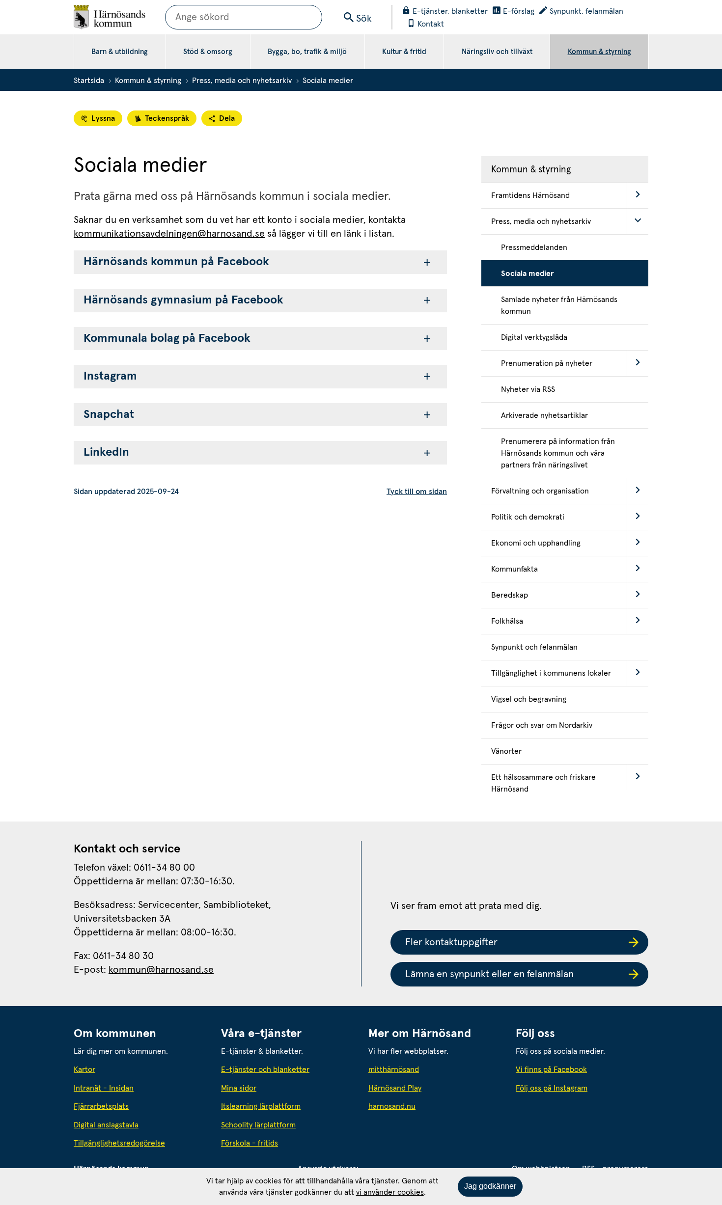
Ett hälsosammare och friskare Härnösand (543, 783)
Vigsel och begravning (528, 699)
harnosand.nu (434, 1106)
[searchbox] (243, 17)
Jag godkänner (490, 1186)
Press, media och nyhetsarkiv (242, 80)
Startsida (89, 80)
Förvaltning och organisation (540, 491)
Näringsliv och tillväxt (497, 51)
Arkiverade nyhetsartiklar (544, 415)
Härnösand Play (394, 1088)
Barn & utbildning (119, 51)
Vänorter (506, 751)
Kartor (84, 1069)
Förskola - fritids (249, 1143)
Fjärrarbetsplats (101, 1106)
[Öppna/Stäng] (637, 195)
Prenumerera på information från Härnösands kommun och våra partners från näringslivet (558, 453)
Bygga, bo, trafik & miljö (307, 51)
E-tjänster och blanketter (265, 1069)
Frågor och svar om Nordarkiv (541, 725)
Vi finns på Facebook (551, 1069)
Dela (227, 118)
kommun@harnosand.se (161, 970)
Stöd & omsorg (207, 51)
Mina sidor (238, 1088)
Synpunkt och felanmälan (534, 647)
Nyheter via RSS (528, 389)
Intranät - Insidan (104, 1088)
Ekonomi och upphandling (536, 543)
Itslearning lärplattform (261, 1106)
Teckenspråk (167, 118)
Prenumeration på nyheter (546, 363)
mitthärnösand (434, 1069)
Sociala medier (527, 273)
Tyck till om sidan (417, 491)
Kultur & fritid (404, 51)
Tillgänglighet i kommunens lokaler (551, 673)
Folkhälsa (507, 621)
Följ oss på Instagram (551, 1088)
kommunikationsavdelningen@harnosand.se (169, 234)
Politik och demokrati (527, 517)
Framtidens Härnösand (530, 195)
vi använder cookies (390, 1192)
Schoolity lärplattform (258, 1125)
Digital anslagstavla (106, 1125)
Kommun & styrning (599, 51)
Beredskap (509, 595)
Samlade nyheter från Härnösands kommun (559, 305)
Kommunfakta (514, 569)
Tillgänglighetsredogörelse (119, 1143)
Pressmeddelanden (534, 247)
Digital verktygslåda (534, 337)
